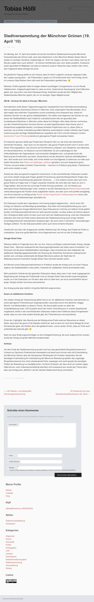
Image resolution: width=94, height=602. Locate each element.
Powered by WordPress (10, 599)
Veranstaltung (12, 565)
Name (12, 455)
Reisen (9, 568)
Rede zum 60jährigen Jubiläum (37, 162)
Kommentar (13, 424)
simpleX (20, 599)
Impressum (33, 21)
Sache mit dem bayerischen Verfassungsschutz (57, 194)
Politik (8, 544)
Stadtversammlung (14, 562)
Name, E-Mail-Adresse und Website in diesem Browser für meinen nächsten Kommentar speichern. (43, 470)
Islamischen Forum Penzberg (16, 136)
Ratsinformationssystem (16, 559)
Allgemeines (10, 21)
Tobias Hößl (19, 8)
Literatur (9, 553)
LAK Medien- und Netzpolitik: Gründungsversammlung (18, 392)
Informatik (10, 541)
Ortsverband (11, 556)
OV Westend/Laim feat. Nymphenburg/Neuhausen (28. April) (73, 392)
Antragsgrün (11, 547)
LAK (8, 550)
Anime (8, 539)
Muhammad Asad (77, 188)
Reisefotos (21, 21)
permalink (20, 378)
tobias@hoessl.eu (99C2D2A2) (19, 508)
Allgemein (10, 536)
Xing (8, 496)
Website (11, 467)
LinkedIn (9, 493)
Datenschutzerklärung (47, 21)
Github (9, 490)
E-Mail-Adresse (14, 461)
